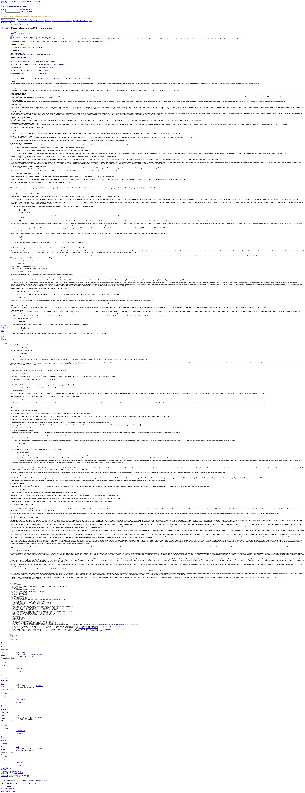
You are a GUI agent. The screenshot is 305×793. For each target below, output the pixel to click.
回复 (11, 636)
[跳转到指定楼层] (24, 33)
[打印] (13, 24)
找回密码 (29, 9)
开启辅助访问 (4, 2)
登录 (16, 773)
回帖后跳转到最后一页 (22, 776)
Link (20, 67)
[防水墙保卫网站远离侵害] (46, 780)
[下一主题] (25, 24)
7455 (4, 325)
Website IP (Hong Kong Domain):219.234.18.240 (13, 1)
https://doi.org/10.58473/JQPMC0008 (128, 624)
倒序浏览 (43, 37)
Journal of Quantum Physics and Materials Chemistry (58, 21)
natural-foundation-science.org (8, 21)
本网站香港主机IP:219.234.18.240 (14, 780)
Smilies (19, 771)
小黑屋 (26, 780)
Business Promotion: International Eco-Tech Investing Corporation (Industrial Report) (27, 16)
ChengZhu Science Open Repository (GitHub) (22, 54)
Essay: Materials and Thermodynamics (82, 21)
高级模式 (3, 770)
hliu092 (2, 321)
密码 (2, 11)
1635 (2, 325)
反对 (23, 668)
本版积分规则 (4, 776)
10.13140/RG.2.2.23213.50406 (58, 569)
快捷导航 (3, 13)
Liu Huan (30, 780)
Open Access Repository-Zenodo (18, 58)
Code (16, 771)
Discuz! (9, 786)
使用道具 (13, 639)
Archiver (3, 780)
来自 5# (25, 653)
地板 (17, 747)
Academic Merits (28, 19)
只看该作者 (30, 37)
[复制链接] (14, 32)
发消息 (6, 346)
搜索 (16, 19)
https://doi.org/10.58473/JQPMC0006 (88, 628)
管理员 (2, 331)
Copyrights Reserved (39, 780)
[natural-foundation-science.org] (14, 6)
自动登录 (24, 10)
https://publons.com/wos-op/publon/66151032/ (55, 64)
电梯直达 (13, 33)
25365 (5, 343)
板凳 (17, 715)
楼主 (11, 35)
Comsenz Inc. (11, 788)
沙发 (17, 684)
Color (3, 771)
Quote (12, 771)
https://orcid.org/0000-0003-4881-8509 (80, 78)
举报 (17, 639)
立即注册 (29, 11)
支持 (20, 668)
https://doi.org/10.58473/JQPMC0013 (114, 629)
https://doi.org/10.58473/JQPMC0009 (110, 626)
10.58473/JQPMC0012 (24, 61)
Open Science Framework (35, 58)
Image (6, 771)
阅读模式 (48, 37)
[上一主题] (18, 24)
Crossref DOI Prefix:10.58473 (33, 1)
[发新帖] (8, 22)
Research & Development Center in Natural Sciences (31, 21)
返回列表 (3, 22)
